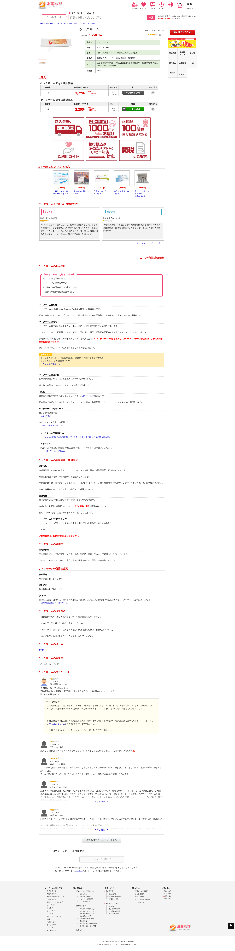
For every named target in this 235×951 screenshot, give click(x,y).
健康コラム (80, 930)
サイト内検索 (76, 13)
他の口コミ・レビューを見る (150, 243)
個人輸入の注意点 (85, 916)
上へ (230, 927)
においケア (51, 928)
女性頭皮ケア (51, 899)
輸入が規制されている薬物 (88, 923)
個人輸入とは (81, 906)
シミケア (50, 908)
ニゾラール (87, 396)
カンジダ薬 (46, 416)
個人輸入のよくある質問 (88, 926)
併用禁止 (172, 63)
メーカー (192, 63)
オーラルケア (51, 925)
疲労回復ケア (51, 930)
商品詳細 (172, 53)
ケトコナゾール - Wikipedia (54, 451)
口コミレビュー (182, 73)
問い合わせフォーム (56, 724)
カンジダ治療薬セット (52, 364)
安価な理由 (83, 894)
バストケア (51, 913)
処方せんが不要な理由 (87, 918)
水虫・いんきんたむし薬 (52, 425)
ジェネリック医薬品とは (85, 891)
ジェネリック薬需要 (86, 899)
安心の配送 (112, 894)
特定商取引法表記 (115, 911)
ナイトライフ (51, 891)
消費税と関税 (113, 899)
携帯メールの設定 (141, 891)
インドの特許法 (85, 901)
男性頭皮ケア (51, 894)
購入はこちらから (182, 32)
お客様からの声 (114, 913)
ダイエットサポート (54, 916)
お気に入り (143, 8)
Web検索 (90, 13)
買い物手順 (109, 891)
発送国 (172, 73)
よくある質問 (139, 894)
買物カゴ (186, 5)
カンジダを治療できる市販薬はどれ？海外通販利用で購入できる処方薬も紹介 (76, 437)
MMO (41, 650)
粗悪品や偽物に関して (87, 913)
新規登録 (135, 8)
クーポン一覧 (139, 902)
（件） (160, 35)
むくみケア (51, 911)
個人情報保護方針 (115, 909)
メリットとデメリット (87, 911)
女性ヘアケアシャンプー (55, 902)
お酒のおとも (51, 922)
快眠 (48, 919)
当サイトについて (112, 903)
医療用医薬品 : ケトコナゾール (54, 603)
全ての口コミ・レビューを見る (101, 840)
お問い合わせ (139, 897)
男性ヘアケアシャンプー (55, 897)
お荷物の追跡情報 (115, 896)
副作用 (192, 53)
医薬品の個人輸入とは (87, 909)
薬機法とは (83, 921)
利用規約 (112, 906)
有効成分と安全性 (85, 896)
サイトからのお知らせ (143, 899)
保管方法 (182, 63)
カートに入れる (134, 109)
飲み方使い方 (182, 53)
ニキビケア (51, 905)
